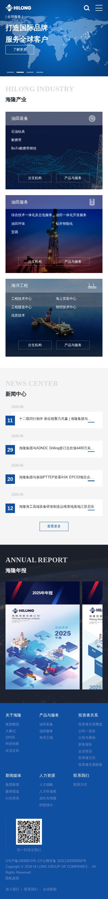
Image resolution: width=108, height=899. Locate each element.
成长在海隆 (47, 798)
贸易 (14, 232)
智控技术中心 (66, 307)
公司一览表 (86, 731)
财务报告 (85, 744)
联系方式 (80, 784)
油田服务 (46, 731)
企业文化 (12, 750)
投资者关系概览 (90, 724)
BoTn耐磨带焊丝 (23, 148)
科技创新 (12, 744)
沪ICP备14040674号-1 (22, 861)
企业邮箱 (50, 889)
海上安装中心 (66, 299)
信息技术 (18, 315)
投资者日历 (86, 758)
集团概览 (12, 724)
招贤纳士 (46, 805)
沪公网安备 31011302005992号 (62, 861)
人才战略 (46, 784)
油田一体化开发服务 (71, 215)
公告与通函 (86, 738)
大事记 (11, 731)
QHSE (10, 737)
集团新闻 (12, 784)
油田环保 (18, 224)
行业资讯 (12, 798)
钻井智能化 (64, 224)
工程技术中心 (21, 299)
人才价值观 (47, 791)
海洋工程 (46, 738)
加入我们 (12, 889)
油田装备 (46, 724)
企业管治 (85, 751)
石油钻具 (18, 131)
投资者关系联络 (90, 765)
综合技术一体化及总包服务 (31, 215)
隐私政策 (12, 878)
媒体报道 (12, 791)
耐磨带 (16, 140)
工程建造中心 (21, 307)
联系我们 (31, 889)
